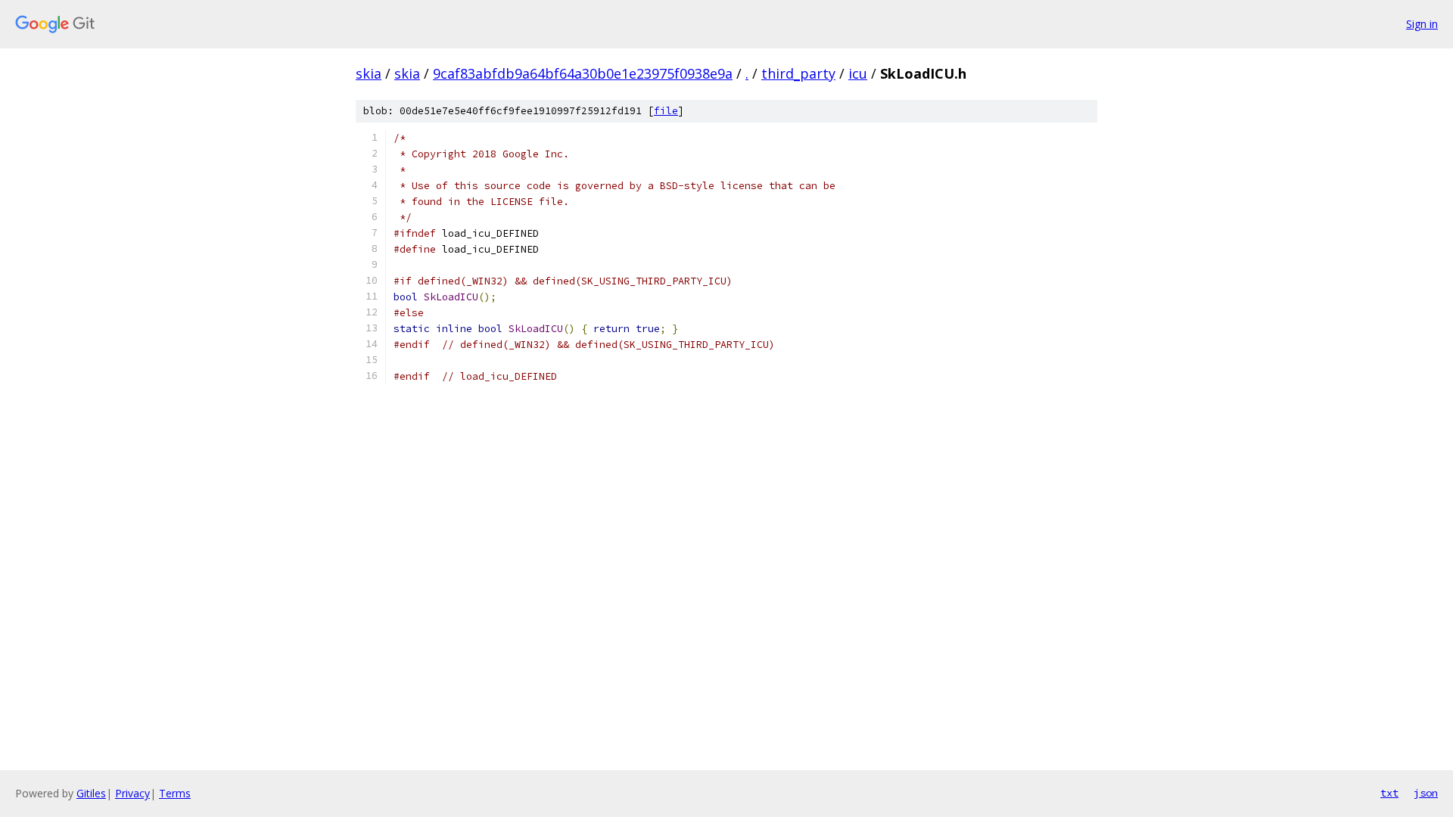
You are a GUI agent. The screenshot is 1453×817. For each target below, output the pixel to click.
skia (368, 73)
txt (1389, 793)
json (1426, 793)
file (666, 110)
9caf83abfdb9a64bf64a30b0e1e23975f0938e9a (583, 73)
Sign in (1422, 24)
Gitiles (91, 793)
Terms (175, 793)
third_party (798, 73)
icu (857, 73)
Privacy (132, 793)
